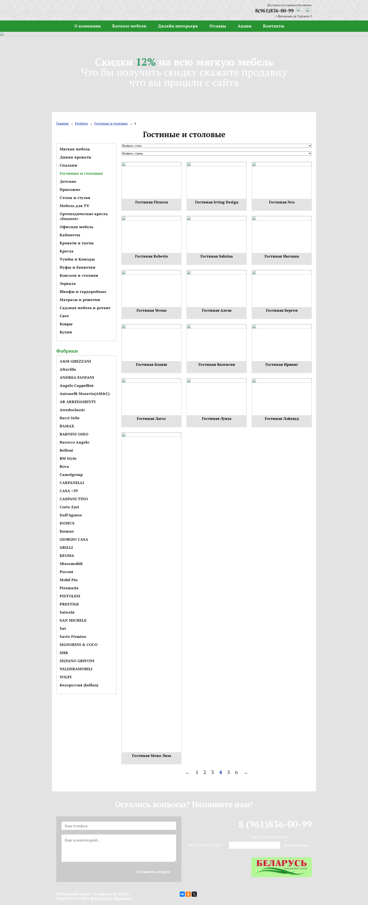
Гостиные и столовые (81, 173)
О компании (87, 26)
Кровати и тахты (77, 242)
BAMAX (67, 425)
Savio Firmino (73, 636)
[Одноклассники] (188, 894)
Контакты (273, 26)
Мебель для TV (74, 205)
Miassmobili (71, 563)
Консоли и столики (79, 275)
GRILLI (66, 547)
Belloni (66, 450)
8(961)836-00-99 (274, 10)
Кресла (66, 251)
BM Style (68, 458)
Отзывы (217, 26)
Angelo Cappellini (76, 385)
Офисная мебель (76, 226)
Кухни (66, 331)
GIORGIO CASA (74, 539)
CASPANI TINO (74, 498)
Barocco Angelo (74, 442)
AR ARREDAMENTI (78, 401)
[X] (194, 894)
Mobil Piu (69, 579)
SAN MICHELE (73, 620)
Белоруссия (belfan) (79, 684)
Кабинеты (70, 234)
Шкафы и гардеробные (83, 291)
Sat (63, 628)
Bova (64, 466)
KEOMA (67, 555)
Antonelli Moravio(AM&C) (85, 393)
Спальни (68, 165)
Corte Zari (69, 506)
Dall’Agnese (71, 514)
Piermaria (69, 587)
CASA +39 (69, 490)
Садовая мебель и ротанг (85, 307)
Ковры (66, 323)
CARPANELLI (72, 482)
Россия (66, 571)
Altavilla (68, 369)
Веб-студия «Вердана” (111, 898)
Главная (59, 26)
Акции (245, 26)
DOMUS (67, 523)
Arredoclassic (72, 409)
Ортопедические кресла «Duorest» (84, 216)
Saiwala (67, 612)
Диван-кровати (75, 157)
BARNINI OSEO (74, 434)
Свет (64, 315)
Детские (68, 181)
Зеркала (68, 283)
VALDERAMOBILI (76, 668)
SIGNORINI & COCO (79, 644)
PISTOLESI (70, 595)
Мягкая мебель (75, 148)
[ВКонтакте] (182, 894)
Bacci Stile (69, 417)
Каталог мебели (129, 26)
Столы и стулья (75, 197)
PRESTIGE (69, 604)
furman (67, 531)
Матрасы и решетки (80, 299)
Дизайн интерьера (178, 26)
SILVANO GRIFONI (77, 660)
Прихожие (70, 189)
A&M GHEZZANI (75, 361)
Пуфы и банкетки (77, 267)
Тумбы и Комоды (77, 259)
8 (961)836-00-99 (275, 824)
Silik (64, 652)
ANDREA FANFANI (77, 377)
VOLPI (66, 676)
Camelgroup (71, 474)
